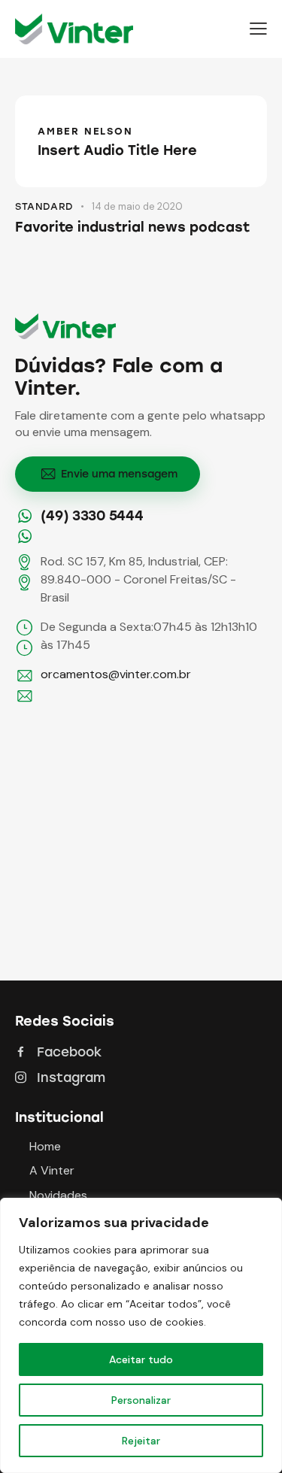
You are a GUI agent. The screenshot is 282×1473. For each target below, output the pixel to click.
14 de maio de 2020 (137, 206)
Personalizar (141, 1400)
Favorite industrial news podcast (132, 227)
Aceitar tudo (141, 1359)
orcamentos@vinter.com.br (116, 674)
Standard (44, 206)
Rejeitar (141, 1440)
